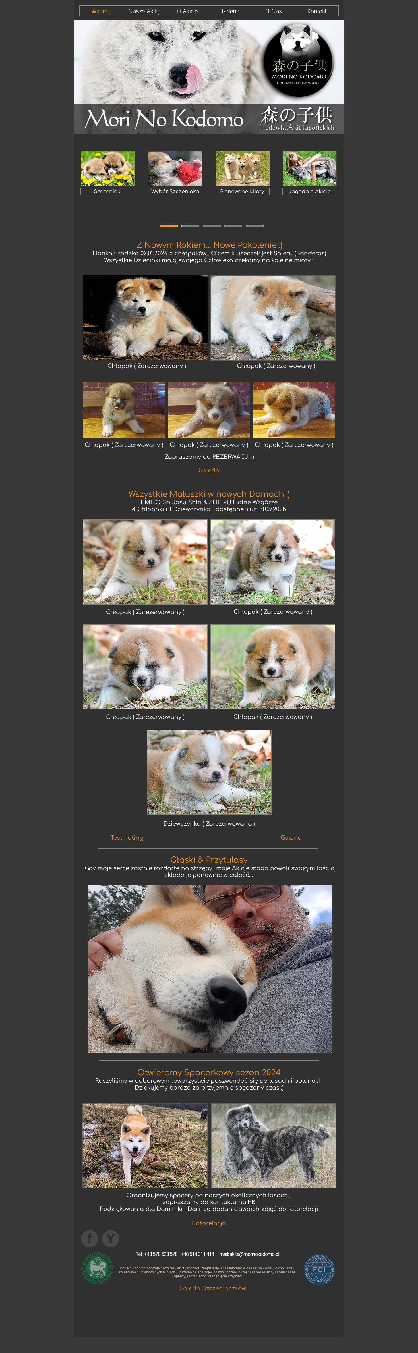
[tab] (169, 226)
